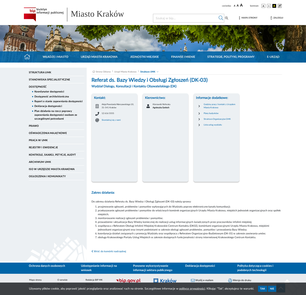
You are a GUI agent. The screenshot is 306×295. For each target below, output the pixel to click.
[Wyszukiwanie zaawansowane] (226, 18)
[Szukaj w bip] (221, 18)
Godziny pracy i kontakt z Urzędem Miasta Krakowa (219, 106)
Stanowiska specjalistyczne (49, 79)
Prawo (34, 126)
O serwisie (62, 280)
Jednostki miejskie (144, 57)
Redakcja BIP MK (94, 280)
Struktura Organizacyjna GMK (217, 119)
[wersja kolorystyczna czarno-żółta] (274, 6)
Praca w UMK (38, 140)
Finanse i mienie (183, 57)
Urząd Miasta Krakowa (99, 57)
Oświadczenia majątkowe (48, 133)
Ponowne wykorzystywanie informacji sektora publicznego (152, 268)
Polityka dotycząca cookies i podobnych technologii (255, 268)
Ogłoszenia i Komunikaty (47, 176)
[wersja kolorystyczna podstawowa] (263, 6)
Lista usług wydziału (213, 125)
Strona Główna (103, 72)
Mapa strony (35, 280)
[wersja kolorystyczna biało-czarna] (268, 6)
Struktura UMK (40, 72)
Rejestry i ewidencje (43, 147)
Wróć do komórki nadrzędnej (109, 251)
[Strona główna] (28, 57)
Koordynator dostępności (49, 91)
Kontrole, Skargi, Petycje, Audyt (52, 155)
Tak (262, 288)
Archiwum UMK (40, 162)
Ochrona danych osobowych (47, 266)
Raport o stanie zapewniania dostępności (58, 101)
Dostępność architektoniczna (51, 96)
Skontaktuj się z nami (111, 120)
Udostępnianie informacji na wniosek (99, 268)
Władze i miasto (55, 57)
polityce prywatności (192, 288)
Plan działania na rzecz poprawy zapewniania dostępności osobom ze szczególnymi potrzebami (55, 115)
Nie (272, 288)
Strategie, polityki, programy (231, 57)
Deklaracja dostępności (48, 106)
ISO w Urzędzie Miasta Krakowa (52, 169)
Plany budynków (211, 113)
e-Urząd (273, 57)
